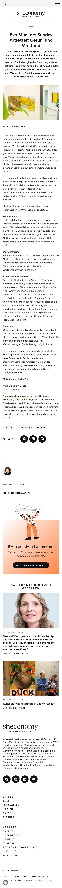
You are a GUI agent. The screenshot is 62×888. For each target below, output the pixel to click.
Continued (42, 76)
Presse (16, 876)
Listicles (10, 851)
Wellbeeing (24, 427)
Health (41, 427)
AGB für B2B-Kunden (23, 881)
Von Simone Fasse (14, 708)
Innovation (11, 805)
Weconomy (11, 855)
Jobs (24, 876)
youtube (34, 779)
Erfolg (8, 797)
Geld (6, 801)
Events (8, 831)
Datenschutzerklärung (38, 876)
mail (42, 439)
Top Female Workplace (20, 847)
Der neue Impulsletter (17, 396)
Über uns (10, 827)
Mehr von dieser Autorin (17, 493)
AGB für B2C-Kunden (44, 881)
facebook (24, 439)
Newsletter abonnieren (29, 565)
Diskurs (9, 817)
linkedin (33, 439)
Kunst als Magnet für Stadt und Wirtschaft (29, 703)
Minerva (9, 843)
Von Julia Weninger (16, 653)
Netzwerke (11, 835)
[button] (5, 882)
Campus (8, 839)
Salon (8, 427)
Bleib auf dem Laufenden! (31, 547)
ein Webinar (45, 414)
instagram (16, 779)
